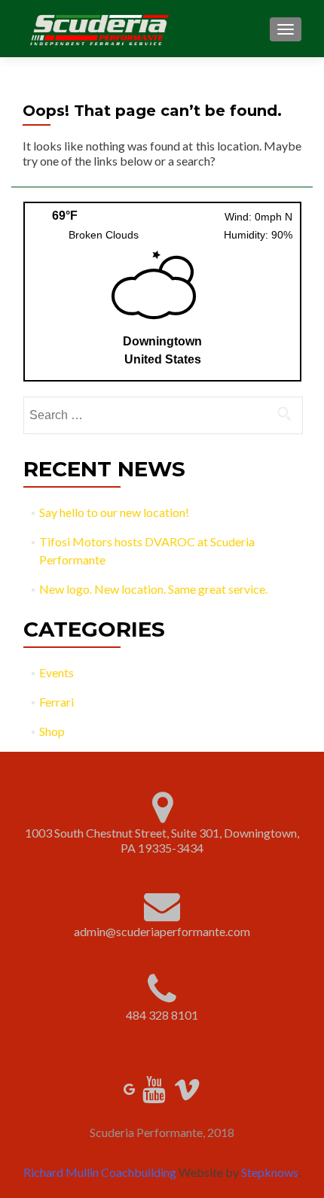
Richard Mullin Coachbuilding (99, 1172)
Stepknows (269, 1172)
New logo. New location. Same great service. (153, 589)
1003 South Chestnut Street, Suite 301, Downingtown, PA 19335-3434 (162, 840)
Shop (52, 731)
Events (56, 672)
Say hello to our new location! (114, 512)
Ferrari (56, 702)
